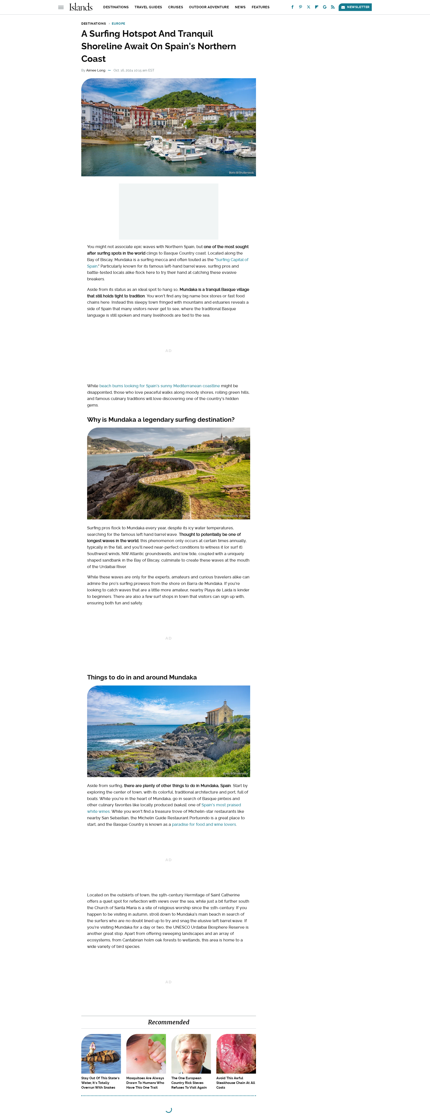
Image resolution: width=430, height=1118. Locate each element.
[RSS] (333, 8)
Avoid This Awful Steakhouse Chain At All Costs (235, 1083)
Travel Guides (148, 7)
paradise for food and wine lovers (204, 824)
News (240, 7)
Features (261, 7)
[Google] (324, 8)
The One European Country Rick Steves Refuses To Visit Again (189, 1083)
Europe (118, 23)
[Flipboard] (316, 8)
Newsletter (358, 7)
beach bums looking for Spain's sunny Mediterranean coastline (159, 385)
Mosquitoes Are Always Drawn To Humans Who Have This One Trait (145, 1083)
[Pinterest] (300, 8)
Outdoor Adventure (209, 7)
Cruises (175, 7)
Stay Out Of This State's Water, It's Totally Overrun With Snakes (100, 1083)
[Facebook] (292, 8)
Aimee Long (95, 70)
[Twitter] (308, 8)
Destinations (116, 7)
